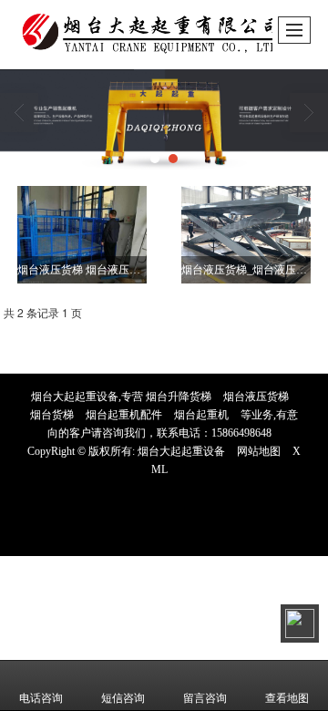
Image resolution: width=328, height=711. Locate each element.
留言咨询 (205, 698)
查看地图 (287, 698)
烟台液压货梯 (256, 396)
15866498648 (241, 433)
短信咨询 (123, 698)
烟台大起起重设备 (181, 451)
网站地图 (259, 451)
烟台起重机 (201, 414)
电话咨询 (41, 698)
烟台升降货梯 (178, 396)
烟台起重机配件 (124, 414)
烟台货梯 (52, 414)
